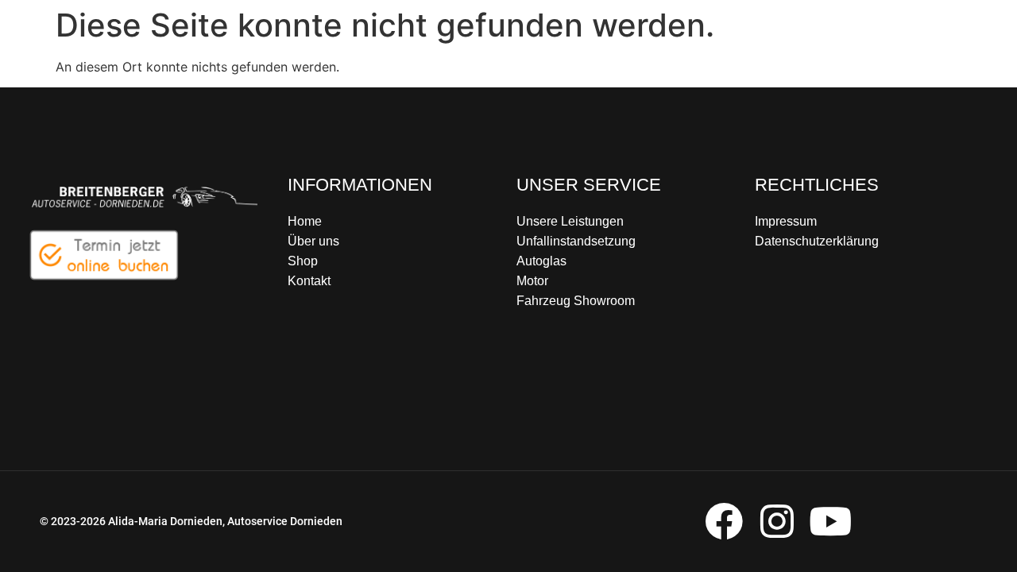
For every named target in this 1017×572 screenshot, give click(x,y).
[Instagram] (776, 521)
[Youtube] (830, 521)
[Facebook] (723, 521)
